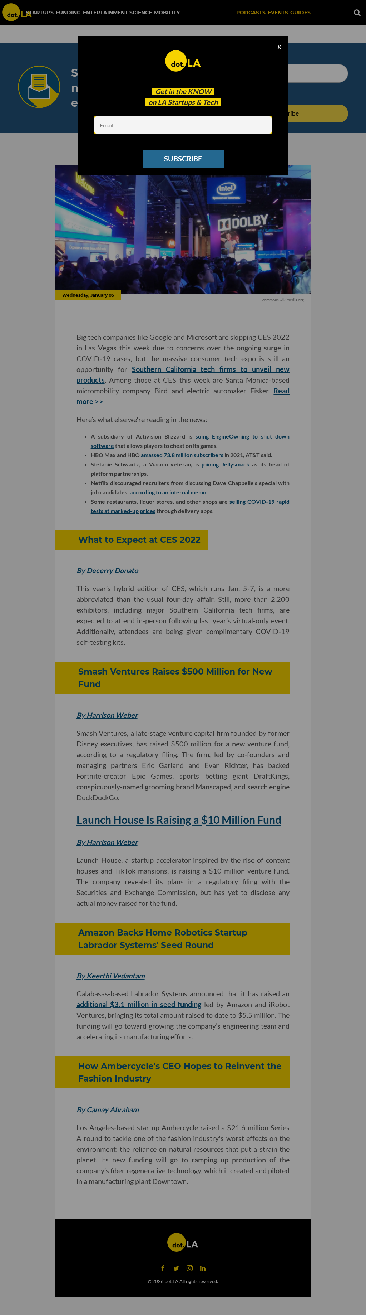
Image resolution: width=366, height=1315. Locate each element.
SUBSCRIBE (183, 158)
